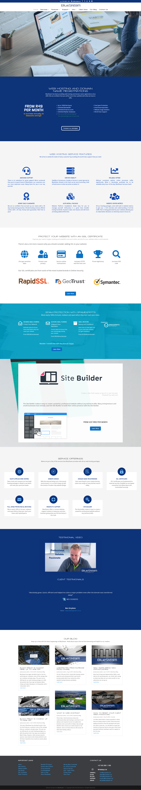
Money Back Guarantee (70, 764)
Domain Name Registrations (85, 489)
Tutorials (113, 717)
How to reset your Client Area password (107, 713)
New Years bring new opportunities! (104, 668)
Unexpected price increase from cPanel (70, 668)
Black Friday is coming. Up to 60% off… (33, 719)
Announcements (45, 768)
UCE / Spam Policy (69, 770)
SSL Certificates (121, 479)
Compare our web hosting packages (70, 38)
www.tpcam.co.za (73, 613)
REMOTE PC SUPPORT (53, 507)
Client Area (83, 9)
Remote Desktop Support (50, 519)
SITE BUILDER (87, 507)
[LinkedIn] (89, 1)
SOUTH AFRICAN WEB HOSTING (19, 479)
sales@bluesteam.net (106, 774)
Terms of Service (68, 768)
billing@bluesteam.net (106, 776)
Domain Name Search (47, 766)
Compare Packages (70, 51)
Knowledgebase (45, 770)
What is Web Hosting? (68, 713)
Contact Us (103, 9)
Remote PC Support (46, 764)
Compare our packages (70, 128)
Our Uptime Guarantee (70, 766)
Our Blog (93, 9)
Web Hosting (21, 766)
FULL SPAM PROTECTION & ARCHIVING (19, 507)
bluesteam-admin (25, 672)
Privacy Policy (67, 772)
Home (35, 9)
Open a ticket (44, 772)
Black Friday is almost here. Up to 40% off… (32, 668)
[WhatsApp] (87, 1)
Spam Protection (12, 517)
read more (23, 688)
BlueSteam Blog (41, 672)
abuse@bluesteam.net (106, 780)
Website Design (46, 489)
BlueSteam (61, 787)
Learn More (70, 293)
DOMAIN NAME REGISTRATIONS (87, 479)
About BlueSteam (46, 774)
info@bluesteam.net (105, 772)
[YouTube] (91, 1)
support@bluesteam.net (106, 778)
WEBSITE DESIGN (53, 479)
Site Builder (78, 517)
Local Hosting (11, 489)
